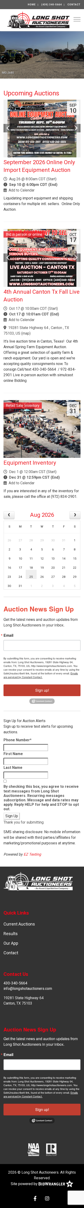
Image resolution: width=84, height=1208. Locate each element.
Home (32, 4)
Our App (11, 943)
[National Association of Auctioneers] (33, 1149)
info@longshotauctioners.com (28, 988)
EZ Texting (32, 854)
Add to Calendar (22, 190)
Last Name (13, 767)
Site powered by (24, 1183)
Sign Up (11, 816)
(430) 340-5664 (51, 4)
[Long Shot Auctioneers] (38, 19)
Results (11, 933)
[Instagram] (47, 1199)
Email (8, 635)
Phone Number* (18, 740)
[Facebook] (35, 1199)
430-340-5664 (15, 983)
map (25, 333)
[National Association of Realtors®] (51, 1149)
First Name (13, 754)
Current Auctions (19, 924)
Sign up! (42, 690)
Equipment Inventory (30, 462)
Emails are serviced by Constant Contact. (41, 675)
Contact (73, 4)
